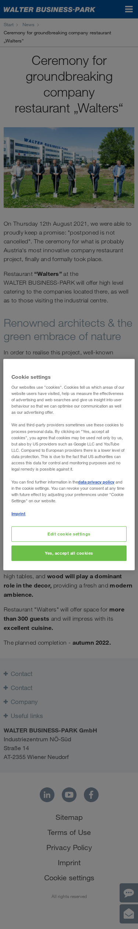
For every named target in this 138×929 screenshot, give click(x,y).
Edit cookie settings (68, 534)
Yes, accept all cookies (69, 553)
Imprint (18, 513)
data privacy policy (96, 482)
